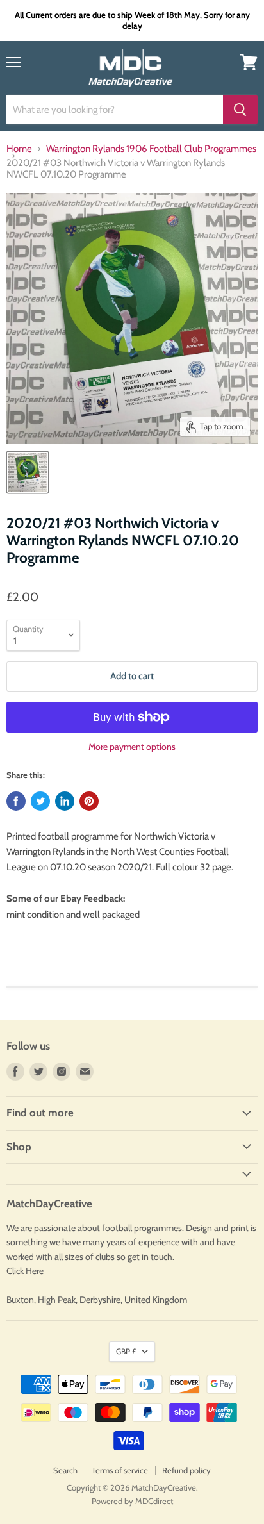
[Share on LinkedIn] (64, 801)
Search (65, 1470)
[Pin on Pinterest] (89, 801)
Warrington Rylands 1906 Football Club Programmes (151, 149)
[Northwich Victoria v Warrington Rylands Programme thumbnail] (27, 472)
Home (19, 149)
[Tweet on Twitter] (40, 801)
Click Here (25, 1271)
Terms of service (120, 1470)
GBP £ (126, 1351)
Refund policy (186, 1470)
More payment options (132, 746)
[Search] (240, 109)
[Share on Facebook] (16, 801)
